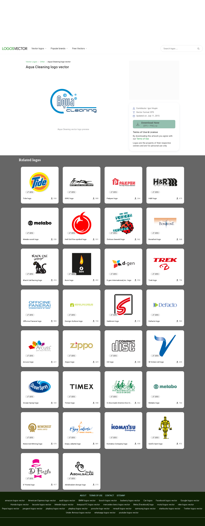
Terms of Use (143, 139)
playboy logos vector (55, 508)
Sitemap (121, 495)
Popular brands (58, 48)
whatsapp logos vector (104, 512)
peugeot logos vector (32, 508)
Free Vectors (78, 48)
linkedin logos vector (64, 504)
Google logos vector (190, 500)
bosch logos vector (108, 500)
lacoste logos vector (41, 504)
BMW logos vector (87, 500)
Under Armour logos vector (78, 512)
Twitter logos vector (193, 508)
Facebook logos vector (166, 500)
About (83, 495)
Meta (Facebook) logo (143, 504)
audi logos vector (67, 500)
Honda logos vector (20, 504)
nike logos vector (186, 504)
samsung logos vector (145, 508)
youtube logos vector (128, 512)
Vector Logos (31, 62)
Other (42, 62)
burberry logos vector (130, 500)
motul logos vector (166, 504)
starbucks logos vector (169, 508)
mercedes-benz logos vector (116, 504)
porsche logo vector (100, 508)
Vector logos (38, 48)
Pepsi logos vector (10, 508)
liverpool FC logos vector (88, 504)
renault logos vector (122, 508)
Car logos (148, 500)
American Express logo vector (42, 500)
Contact (109, 495)
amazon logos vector (15, 500)
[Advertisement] (102, 22)
